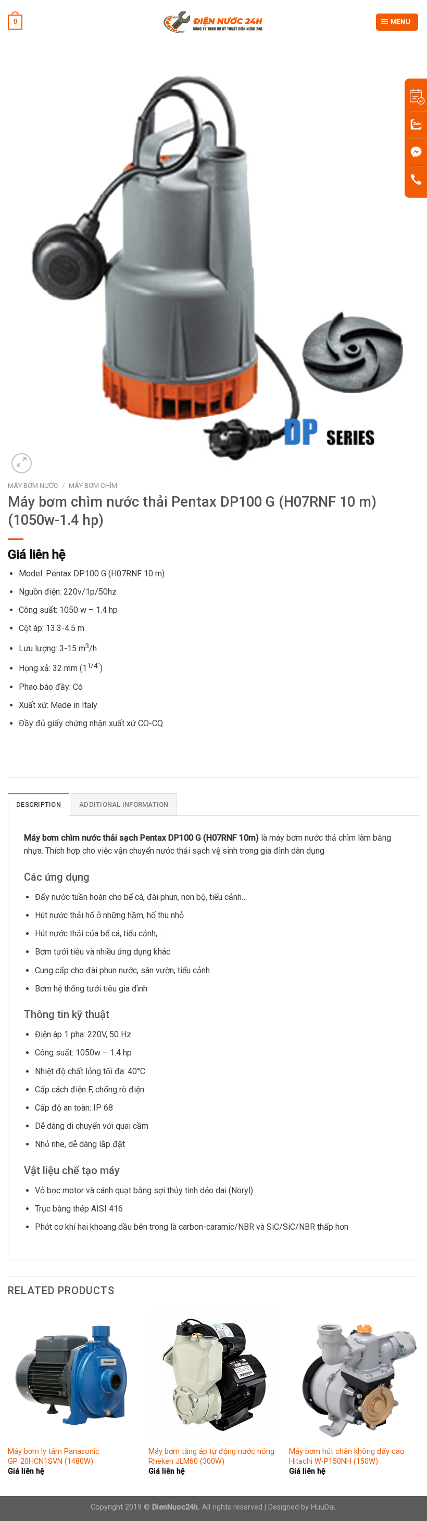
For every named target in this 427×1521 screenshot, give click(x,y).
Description (38, 804)
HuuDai (323, 1507)
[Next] (418, 1402)
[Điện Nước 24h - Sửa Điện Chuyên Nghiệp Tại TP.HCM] (213, 22)
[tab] (38, 804)
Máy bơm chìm (93, 485)
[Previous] (8, 1402)
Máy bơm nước (33, 485)
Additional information (124, 804)
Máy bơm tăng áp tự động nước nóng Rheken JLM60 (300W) (211, 1456)
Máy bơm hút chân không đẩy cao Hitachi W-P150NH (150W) (347, 1456)
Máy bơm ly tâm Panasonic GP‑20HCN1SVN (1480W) (53, 1456)
